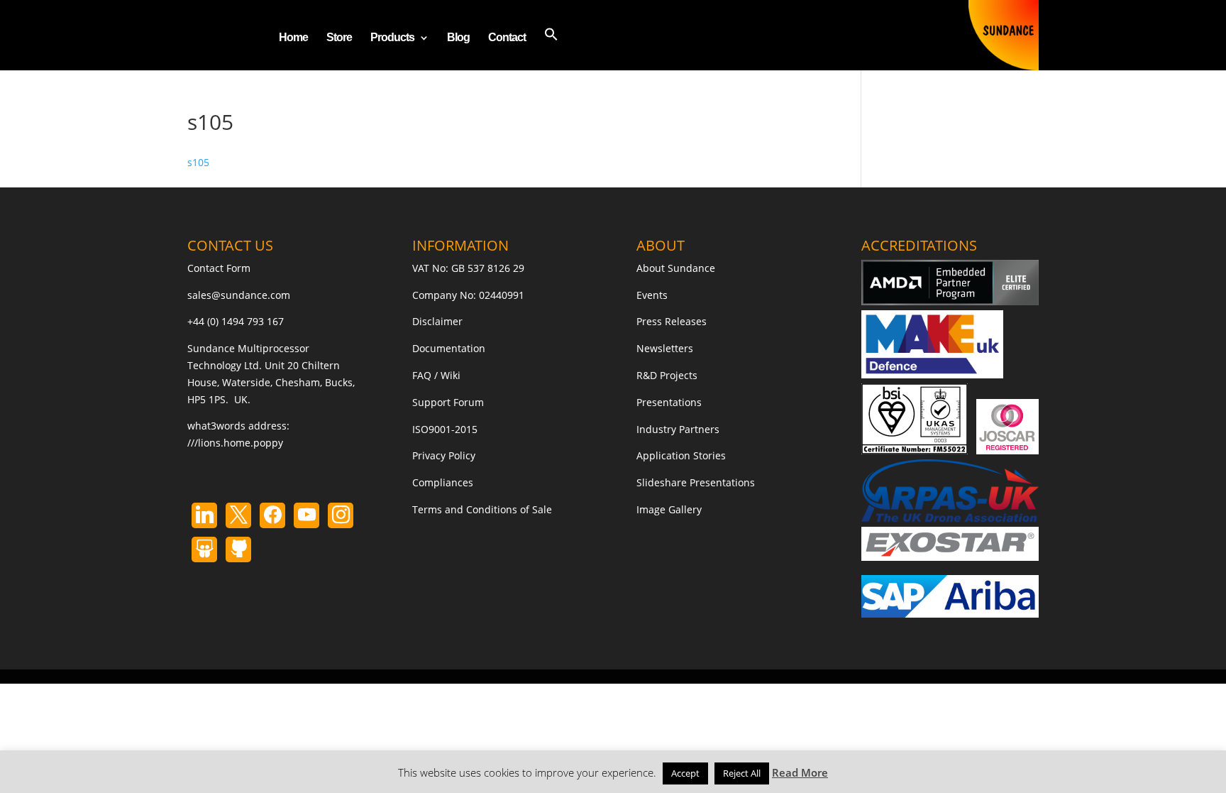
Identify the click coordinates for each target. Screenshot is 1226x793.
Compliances (442, 482)
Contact (507, 38)
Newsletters (664, 348)
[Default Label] (204, 515)
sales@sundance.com (238, 295)
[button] (551, 48)
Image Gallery (669, 509)
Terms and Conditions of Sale (482, 509)
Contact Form (218, 268)
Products (392, 38)
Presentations (669, 402)
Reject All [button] (742, 773)
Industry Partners (677, 429)
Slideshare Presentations (695, 482)
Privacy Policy (443, 455)
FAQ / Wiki (436, 375)
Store (339, 38)
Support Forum (448, 402)
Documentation (448, 348)
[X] (238, 515)
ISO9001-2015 (444, 429)
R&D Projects (666, 375)
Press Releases (671, 321)
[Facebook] (272, 515)
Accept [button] (685, 773)
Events (652, 295)
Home (293, 38)
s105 (198, 162)
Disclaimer (437, 321)
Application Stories (681, 455)
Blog (458, 38)
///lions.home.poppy (235, 442)
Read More (800, 772)
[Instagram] (306, 515)
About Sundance (675, 268)
